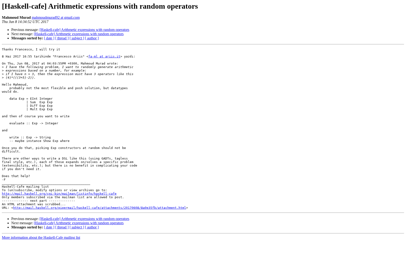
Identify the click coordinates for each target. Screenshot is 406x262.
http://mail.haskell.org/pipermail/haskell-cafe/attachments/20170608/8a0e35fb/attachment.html (99, 207)
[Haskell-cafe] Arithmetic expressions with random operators (84, 30)
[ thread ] (62, 38)
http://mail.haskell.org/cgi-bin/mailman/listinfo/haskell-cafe (59, 193)
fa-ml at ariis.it (104, 56)
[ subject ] (77, 38)
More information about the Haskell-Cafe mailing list (41, 237)
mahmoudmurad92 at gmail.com (56, 17)
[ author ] (92, 38)
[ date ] (49, 38)
